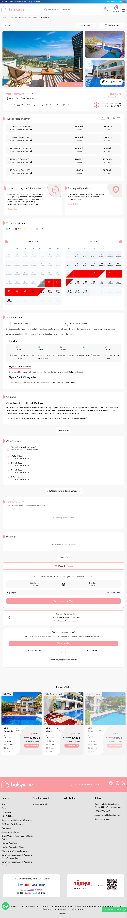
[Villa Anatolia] (21, 708)
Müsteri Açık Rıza (9, 843)
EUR (113, 118)
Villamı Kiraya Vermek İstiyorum (15, 851)
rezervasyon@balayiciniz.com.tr (108, 815)
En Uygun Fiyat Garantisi (12, 824)
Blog (3, 804)
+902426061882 (35, 650)
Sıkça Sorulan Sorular (10, 832)
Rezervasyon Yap (63, 601)
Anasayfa (4, 18)
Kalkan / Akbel (32, 18)
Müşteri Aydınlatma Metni (12, 847)
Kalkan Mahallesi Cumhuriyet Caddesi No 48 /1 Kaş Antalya (108, 805)
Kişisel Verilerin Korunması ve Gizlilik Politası (16, 837)
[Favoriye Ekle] (39, 694)
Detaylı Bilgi (12, 209)
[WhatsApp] (5, 906)
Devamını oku (63, 430)
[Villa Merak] (64, 708)
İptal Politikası (7, 816)
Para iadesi (6, 828)
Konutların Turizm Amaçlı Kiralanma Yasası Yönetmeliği (16, 856)
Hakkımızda (6, 812)
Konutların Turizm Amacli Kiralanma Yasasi (16, 863)
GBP (118, 118)
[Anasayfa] (13, 9)
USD (108, 118)
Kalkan (21, 18)
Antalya (14, 18)
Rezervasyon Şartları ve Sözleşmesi (16, 820)
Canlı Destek (92, 650)
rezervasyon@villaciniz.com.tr (63, 660)
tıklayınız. (68, 334)
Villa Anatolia (8, 729)
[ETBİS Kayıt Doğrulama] (112, 885)
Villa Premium (44, 18)
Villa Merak (49, 729)
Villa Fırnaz (90, 729)
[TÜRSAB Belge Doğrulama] (89, 882)
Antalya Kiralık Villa (40, 804)
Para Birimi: (111, 2)
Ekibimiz (4, 808)
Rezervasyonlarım (102, 819)
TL (103, 118)
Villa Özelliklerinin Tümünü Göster (63, 491)
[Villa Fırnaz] (105, 708)
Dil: (120, 2)
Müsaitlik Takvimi (65, 566)
